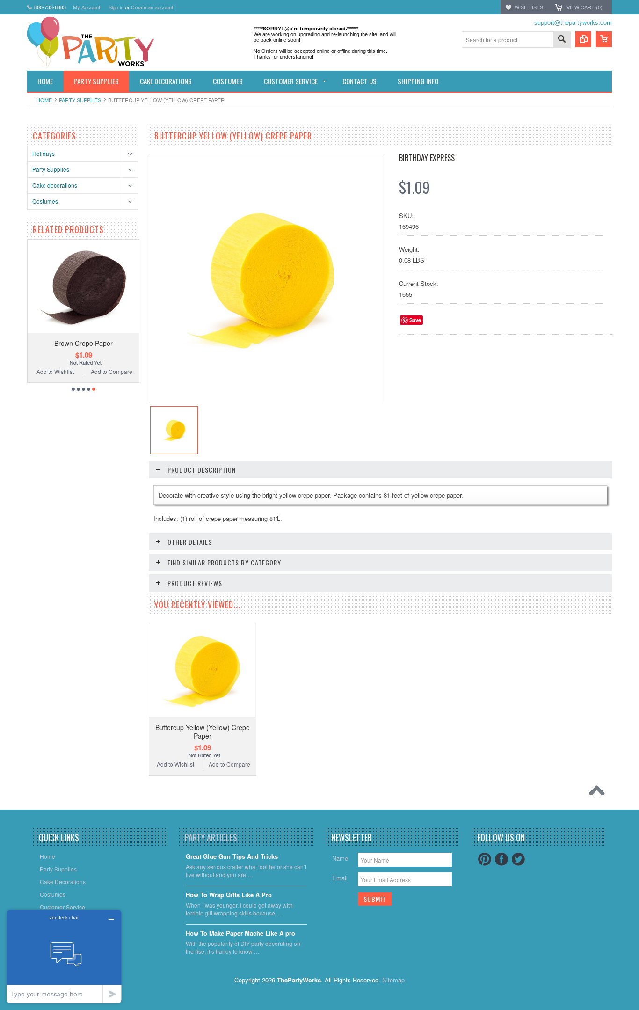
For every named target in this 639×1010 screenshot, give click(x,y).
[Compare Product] (583, 39)
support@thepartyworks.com (573, 22)
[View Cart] (604, 39)
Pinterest (484, 859)
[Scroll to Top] (599, 792)
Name (340, 858)
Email (340, 877)
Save (415, 319)
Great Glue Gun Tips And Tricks (232, 857)
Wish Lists (529, 7)
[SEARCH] (561, 40)
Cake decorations (54, 185)
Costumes (45, 201)
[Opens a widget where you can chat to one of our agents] (64, 956)
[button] (638, 1009)
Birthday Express (427, 157)
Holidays (43, 153)
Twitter (518, 859)
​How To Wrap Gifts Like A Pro (229, 895)
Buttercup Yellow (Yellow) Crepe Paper (202, 731)
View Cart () (584, 7)
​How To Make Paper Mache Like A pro (240, 933)
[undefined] (262, 364)
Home (44, 99)
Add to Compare (111, 371)
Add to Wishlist (54, 371)
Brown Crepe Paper (83, 343)
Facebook (501, 859)
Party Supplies (80, 99)
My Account (86, 7)
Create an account (152, 7)
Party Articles (211, 837)
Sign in (116, 7)
